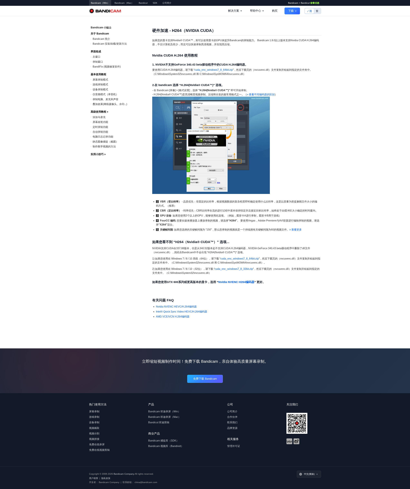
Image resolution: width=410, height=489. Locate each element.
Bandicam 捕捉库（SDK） (163, 440)
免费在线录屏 (97, 444)
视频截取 (94, 428)
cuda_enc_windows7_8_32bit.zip (234, 269)
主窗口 (96, 56)
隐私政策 (105, 478)
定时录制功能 (100, 126)
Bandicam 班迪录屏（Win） (164, 411)
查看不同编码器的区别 (261, 94)
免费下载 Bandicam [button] (205, 378)
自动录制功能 (100, 131)
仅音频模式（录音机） (105, 94)
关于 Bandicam (100, 33)
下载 (291, 10)
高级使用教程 (99, 111)
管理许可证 (233, 446)
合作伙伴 (232, 417)
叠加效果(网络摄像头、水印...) (110, 104)
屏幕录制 (94, 411)
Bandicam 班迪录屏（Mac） (164, 417)
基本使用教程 (98, 74)
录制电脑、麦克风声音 (105, 99)
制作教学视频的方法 (104, 146)
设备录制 (94, 422)
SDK (155, 3)
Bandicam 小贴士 (101, 27)
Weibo (296, 441)
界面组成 (96, 51)
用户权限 (93, 478)
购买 (274, 10)
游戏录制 (94, 417)
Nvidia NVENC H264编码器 (236, 282)
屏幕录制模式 (100, 79)
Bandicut (143, 3)
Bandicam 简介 (101, 38)
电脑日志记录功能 (103, 136)
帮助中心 (255, 10)
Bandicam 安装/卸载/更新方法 (110, 43)
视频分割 (94, 433)
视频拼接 (94, 439)
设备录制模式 (100, 89)
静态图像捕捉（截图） (105, 141)
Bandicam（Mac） (124, 3)
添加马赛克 (99, 117)
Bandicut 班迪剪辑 (158, 422)
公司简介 (166, 3)
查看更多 (295, 229)
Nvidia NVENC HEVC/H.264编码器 (176, 306)
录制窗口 (98, 61)
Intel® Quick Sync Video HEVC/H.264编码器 (181, 311)
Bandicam (105, 11)
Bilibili (289, 441)
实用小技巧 (98, 154)
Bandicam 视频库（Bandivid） (165, 446)
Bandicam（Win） (100, 3)
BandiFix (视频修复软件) (107, 66)
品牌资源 (232, 428)
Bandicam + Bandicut (303, 3)
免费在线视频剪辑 (99, 450)
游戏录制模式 (100, 84)
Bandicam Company (124, 474)
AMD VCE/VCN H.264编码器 (172, 316)
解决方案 (233, 10)
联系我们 (232, 422)
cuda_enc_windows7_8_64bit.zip (213, 69)
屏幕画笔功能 (100, 122)
